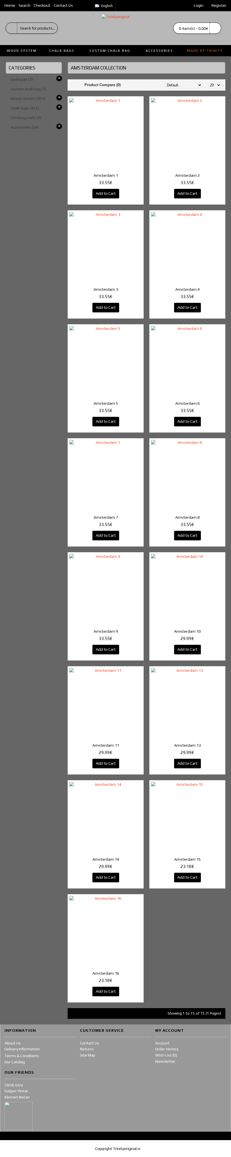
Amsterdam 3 (106, 289)
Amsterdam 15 (187, 859)
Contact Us (89, 1043)
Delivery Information (22, 1049)
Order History (166, 1049)
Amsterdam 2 (187, 175)
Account (162, 1043)
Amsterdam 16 (105, 973)
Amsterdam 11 (105, 745)
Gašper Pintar (16, 1091)
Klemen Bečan (17, 1097)
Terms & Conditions (22, 1055)
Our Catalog (15, 1062)
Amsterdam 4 (187, 289)
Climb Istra (14, 1085)
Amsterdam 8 (187, 517)
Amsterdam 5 (106, 403)
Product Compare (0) (103, 85)
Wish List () (166, 1055)
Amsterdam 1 (106, 175)
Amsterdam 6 (187, 403)
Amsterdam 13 (187, 745)
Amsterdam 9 (106, 631)
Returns (87, 1049)
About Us (13, 1043)
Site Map (87, 1055)
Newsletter (165, 1061)
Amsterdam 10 (187, 631)
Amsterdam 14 (105, 859)
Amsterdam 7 (106, 517)
